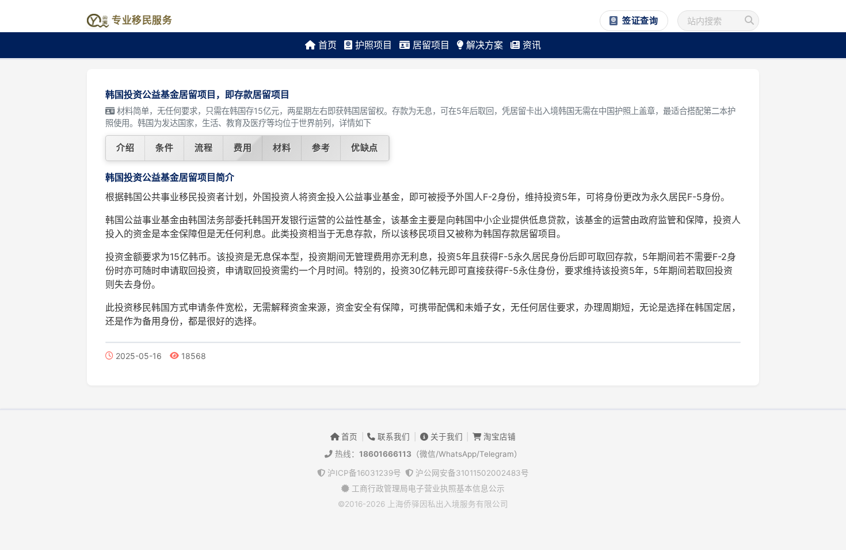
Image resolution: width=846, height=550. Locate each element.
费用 (242, 147)
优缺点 (364, 147)
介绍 (125, 147)
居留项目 (429, 45)
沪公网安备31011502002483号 (471, 473)
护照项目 (372, 45)
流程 (203, 147)
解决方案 (483, 45)
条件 (164, 147)
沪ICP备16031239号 (363, 473)
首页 (326, 45)
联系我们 (392, 436)
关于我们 (445, 436)
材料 (282, 147)
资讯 (530, 45)
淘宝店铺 (498, 436)
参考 (321, 147)
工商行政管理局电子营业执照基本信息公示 (427, 488)
